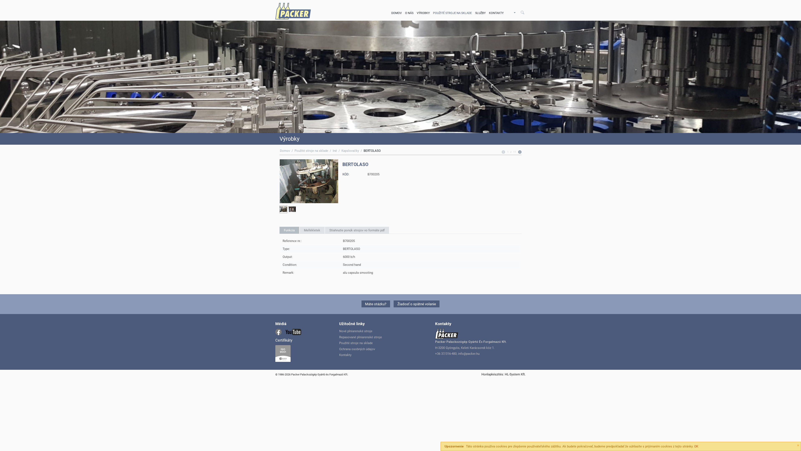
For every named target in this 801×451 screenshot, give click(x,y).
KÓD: (346, 174)
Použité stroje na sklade (311, 151)
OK (696, 446)
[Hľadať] (522, 12)
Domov (396, 13)
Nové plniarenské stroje (355, 331)
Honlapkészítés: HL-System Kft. (503, 374)
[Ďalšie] (519, 152)
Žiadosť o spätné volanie (416, 304)
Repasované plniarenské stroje (360, 337)
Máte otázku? (375, 304)
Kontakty (496, 13)
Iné (335, 151)
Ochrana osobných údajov (357, 349)
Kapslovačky (350, 151)
